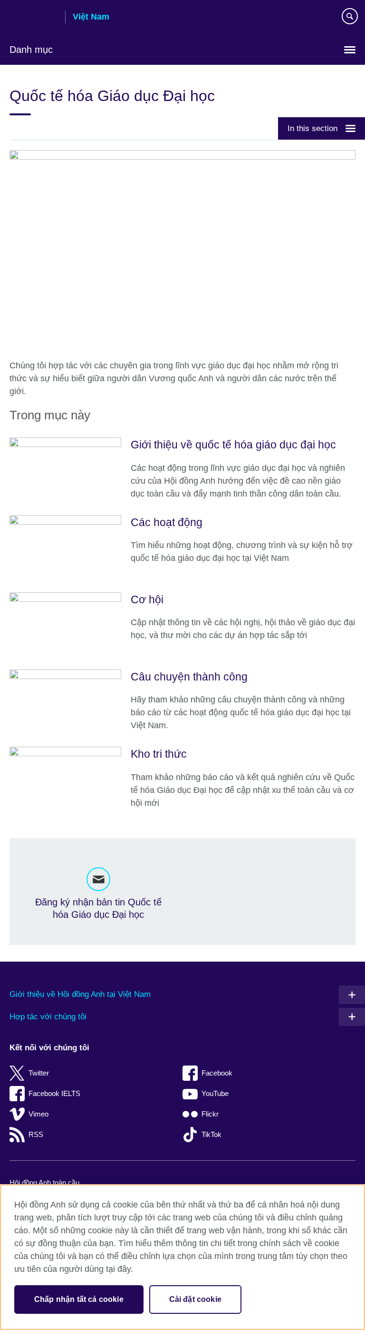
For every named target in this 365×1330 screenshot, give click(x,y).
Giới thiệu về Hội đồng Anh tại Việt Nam (80, 994)
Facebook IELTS (54, 1093)
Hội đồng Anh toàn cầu (44, 1182)
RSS (36, 1134)
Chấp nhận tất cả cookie (79, 1299)
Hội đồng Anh (34, 17)
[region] (182, 1257)
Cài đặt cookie (195, 1299)
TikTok (211, 1134)
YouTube (215, 1093)
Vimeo (38, 1114)
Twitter (39, 1073)
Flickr (210, 1114)
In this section (312, 128)
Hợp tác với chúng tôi (48, 1016)
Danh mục (31, 49)
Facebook (217, 1073)
